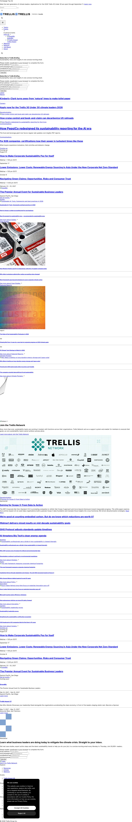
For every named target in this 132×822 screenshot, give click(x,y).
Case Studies (4, 221)
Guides (2, 199)
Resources (7, 768)
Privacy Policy (22, 801)
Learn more (14, 434)
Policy (2, 562)
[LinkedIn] (1, 811)
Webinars (7, 43)
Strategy (3, 540)
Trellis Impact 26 (9, 778)
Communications (5, 124)
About (6, 49)
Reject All (21, 813)
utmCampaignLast (6, 67)
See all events (5, 198)
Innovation (3, 584)
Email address (5, 65)
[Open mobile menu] (2, 22)
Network (6, 45)
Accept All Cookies (21, 808)
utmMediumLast (5, 69)
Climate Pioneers (5, 356)
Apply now (87, 4)
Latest (2, 93)
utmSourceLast (5, 71)
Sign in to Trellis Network (8, 763)
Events (6, 29)
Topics (6, 27)
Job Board (7, 47)
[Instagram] (3, 811)
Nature (2, 94)
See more (8, 220)
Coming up (3, 148)
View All (7, 34)
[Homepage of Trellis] (2, 761)
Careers (2, 103)
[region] (22, 798)
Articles (6, 770)
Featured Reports (6, 285)
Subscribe (3, 72)
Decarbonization (5, 112)
